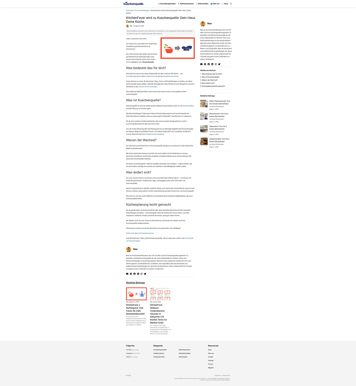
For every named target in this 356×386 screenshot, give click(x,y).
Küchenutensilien (158, 357)
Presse (210, 364)
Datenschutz (226, 375)
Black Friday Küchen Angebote (153, 134)
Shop (209, 350)
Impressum (218, 375)
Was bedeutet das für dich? (211, 74)
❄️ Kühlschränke (202, 4)
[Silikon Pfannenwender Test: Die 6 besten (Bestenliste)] (204, 104)
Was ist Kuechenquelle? (210, 77)
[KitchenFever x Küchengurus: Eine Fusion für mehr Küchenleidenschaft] (136, 299)
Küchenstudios (188, 106)
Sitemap (211, 360)
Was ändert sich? (207, 83)
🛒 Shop (225, 4)
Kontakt (210, 357)
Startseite (129, 10)
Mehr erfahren (157, 33)
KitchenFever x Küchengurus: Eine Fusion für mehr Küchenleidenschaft (135, 309)
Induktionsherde (151, 76)
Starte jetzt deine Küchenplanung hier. (140, 233)
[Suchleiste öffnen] (231, 3)
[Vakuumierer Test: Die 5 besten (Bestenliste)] (204, 129)
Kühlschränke (183, 357)
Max (135, 249)
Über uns (211, 353)
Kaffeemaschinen (172, 76)
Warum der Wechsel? (209, 80)
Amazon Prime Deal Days (148, 87)
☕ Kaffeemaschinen (186, 4)
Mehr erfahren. (226, 380)
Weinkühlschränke (184, 353)
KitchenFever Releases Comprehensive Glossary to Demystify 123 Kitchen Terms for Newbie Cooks (158, 314)
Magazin (211, 368)
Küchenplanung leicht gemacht (212, 86)
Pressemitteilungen (142, 10)
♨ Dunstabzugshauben (167, 4)
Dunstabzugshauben (133, 76)
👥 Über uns (215, 4)
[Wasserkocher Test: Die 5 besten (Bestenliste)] (204, 116)
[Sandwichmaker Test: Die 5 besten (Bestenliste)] (204, 142)
